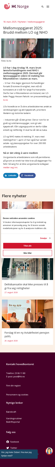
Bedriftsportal (13, 421)
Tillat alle (27, 246)
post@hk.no (19, 376)
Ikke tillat (27, 253)
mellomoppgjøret (36, 21)
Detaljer (43, 238)
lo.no (5, 99)
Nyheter (22, 21)
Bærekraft (11, 411)
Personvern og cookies (17, 394)
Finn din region (13, 385)
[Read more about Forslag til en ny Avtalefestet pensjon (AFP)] (27, 313)
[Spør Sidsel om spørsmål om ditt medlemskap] (49, 451)
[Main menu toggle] (48, 7)
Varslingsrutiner (14, 418)
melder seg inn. (10, 167)
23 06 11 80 (20, 373)
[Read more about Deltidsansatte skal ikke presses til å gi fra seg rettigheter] (27, 265)
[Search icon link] (42, 6)
